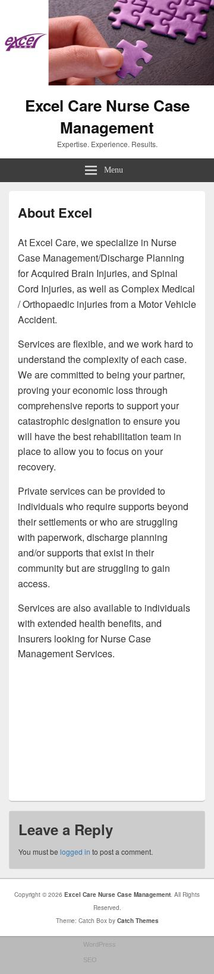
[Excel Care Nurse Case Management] (107, 81)
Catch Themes (138, 920)
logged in (75, 851)
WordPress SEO (99, 952)
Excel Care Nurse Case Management (107, 116)
